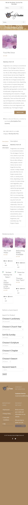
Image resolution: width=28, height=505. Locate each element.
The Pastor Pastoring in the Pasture (7, 284)
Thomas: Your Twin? (20, 279)
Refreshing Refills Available (20, 252)
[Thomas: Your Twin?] (20, 273)
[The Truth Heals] (7, 242)
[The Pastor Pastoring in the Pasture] (7, 274)
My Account (6, 409)
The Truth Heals (7, 252)
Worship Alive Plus (14, 133)
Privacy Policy (7, 413)
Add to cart (20, 112)
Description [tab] (5, 141)
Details (10, 261)
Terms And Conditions (6, 419)
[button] (15, 36)
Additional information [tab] (5, 147)
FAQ (4, 424)
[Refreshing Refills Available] (20, 242)
